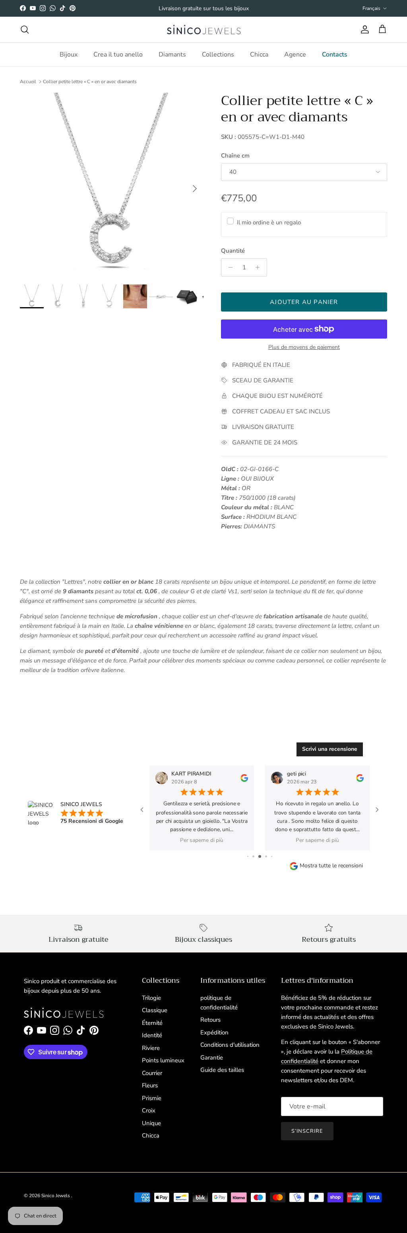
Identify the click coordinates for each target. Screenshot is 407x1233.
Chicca (259, 54)
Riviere (151, 1048)
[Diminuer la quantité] (228, 267)
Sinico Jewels (56, 1195)
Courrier (152, 1073)
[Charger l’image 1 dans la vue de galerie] (112, 185)
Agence (295, 54)
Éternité (152, 1023)
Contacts (334, 54)
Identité (152, 1035)
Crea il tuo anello (118, 54)
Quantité (233, 251)
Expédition (214, 1032)
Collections (218, 54)
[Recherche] (24, 29)
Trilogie (151, 998)
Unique (151, 1123)
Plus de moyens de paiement (304, 347)
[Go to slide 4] (266, 856)
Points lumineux (163, 1060)
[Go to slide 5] (271, 856)
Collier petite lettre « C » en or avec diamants (90, 81)
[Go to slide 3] (259, 856)
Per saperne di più (201, 839)
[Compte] (363, 29)
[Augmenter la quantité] (260, 267)
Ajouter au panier (304, 302)
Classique (154, 1010)
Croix (148, 1110)
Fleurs (150, 1085)
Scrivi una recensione (329, 749)
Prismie (151, 1098)
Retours (210, 1020)
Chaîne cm (235, 156)
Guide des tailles (222, 1070)
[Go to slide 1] (247, 856)
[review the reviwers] (244, 777)
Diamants (172, 54)
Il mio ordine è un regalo (269, 222)
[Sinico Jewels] (203, 29)
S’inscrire (307, 1131)
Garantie (211, 1058)
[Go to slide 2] (253, 856)
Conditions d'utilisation (230, 1045)
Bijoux (69, 54)
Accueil (28, 81)
